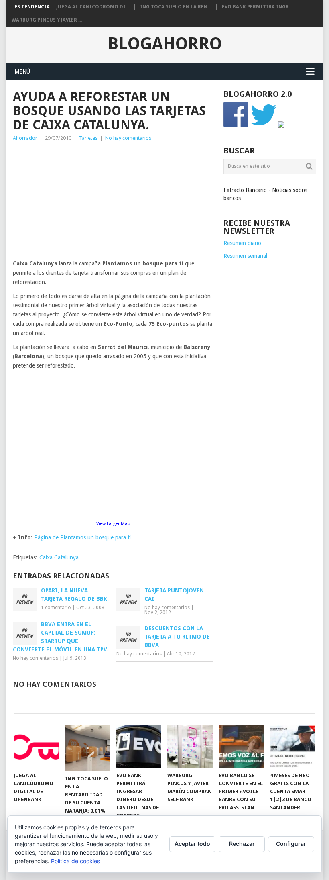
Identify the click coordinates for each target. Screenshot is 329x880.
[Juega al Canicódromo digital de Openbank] (36, 746)
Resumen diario (242, 243)
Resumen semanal (245, 256)
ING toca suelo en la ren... (175, 7)
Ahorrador (25, 138)
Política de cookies (75, 861)
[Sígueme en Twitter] (263, 126)
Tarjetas (88, 138)
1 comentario (56, 607)
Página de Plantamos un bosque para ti (82, 537)
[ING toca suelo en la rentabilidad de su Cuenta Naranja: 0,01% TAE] (87, 748)
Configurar (291, 843)
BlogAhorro (165, 43)
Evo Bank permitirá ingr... (257, 7)
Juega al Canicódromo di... (92, 7)
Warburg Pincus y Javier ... (47, 20)
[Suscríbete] (281, 126)
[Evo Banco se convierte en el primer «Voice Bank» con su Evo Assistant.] (241, 746)
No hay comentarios (128, 138)
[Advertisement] (113, 203)
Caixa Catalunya (59, 557)
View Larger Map (113, 523)
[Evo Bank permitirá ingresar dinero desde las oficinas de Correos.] (139, 746)
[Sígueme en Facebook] (236, 126)
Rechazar (242, 843)
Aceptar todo (192, 843)
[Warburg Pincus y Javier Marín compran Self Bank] (190, 746)
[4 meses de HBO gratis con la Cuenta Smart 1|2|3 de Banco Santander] (292, 746)
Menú (22, 71)
